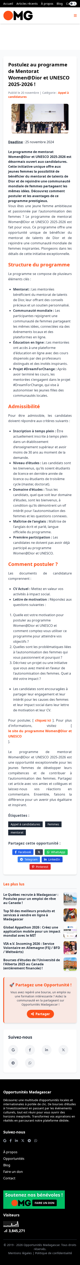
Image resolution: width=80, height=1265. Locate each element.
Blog (60, 4)
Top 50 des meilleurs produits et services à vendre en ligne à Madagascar (29, 915)
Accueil (8, 4)
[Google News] (13, 1050)
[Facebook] (30, 1050)
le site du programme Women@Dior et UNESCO (40, 734)
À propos (47, 4)
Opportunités (13, 1158)
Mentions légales (20, 1253)
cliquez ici (43, 720)
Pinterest (42, 867)
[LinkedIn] (46, 1050)
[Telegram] (13, 1063)
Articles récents (27, 4)
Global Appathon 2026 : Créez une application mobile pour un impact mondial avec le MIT (31, 931)
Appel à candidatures (25, 824)
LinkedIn (54, 859)
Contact (9, 1178)
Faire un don (13, 1171)
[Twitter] (39, 852)
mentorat (17, 832)
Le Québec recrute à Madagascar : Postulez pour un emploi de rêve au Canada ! (30, 898)
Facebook (24, 852)
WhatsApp (58, 852)
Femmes (53, 824)
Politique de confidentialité (53, 1253)
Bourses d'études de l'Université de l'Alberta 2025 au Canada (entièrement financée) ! (31, 964)
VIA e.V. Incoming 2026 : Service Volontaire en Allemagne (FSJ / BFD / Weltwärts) (31, 947)
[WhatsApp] (30, 1063)
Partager (42, 1014)
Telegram (31, 859)
